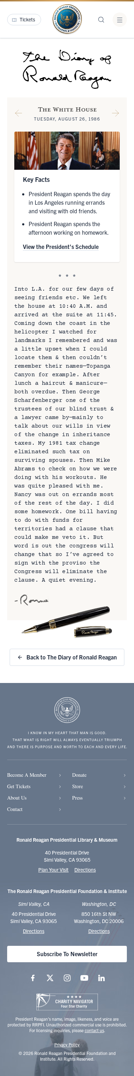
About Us (16, 797)
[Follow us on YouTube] (84, 978)
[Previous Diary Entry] (18, 114)
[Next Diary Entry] (115, 114)
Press (77, 797)
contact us (94, 1030)
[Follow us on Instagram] (67, 978)
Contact (15, 809)
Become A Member (26, 774)
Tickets (27, 19)
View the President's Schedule (61, 246)
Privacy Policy (67, 1044)
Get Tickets (18, 786)
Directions (85, 869)
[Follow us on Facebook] (33, 978)
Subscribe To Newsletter (67, 953)
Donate (79, 774)
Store (77, 786)
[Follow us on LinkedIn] (101, 978)
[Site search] (101, 19)
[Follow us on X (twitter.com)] (50, 978)
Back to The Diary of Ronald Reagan (71, 657)
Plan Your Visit (53, 869)
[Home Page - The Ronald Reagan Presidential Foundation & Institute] (67, 19)
